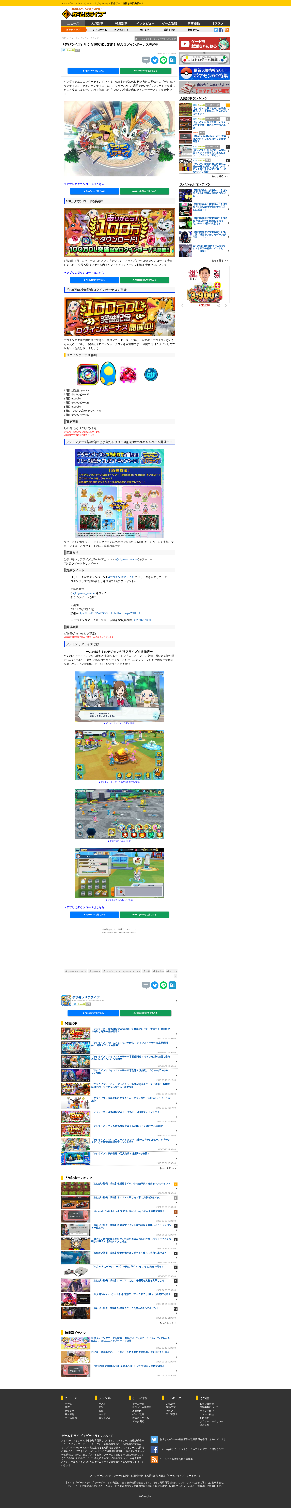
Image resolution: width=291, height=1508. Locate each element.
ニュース (73, 23)
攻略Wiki (136, 1410)
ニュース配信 (207, 1414)
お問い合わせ (207, 1403)
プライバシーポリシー (211, 1421)
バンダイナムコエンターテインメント (122, 971)
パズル (102, 1403)
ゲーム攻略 (169, 23)
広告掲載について (209, 1407)
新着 (67, 1407)
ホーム (68, 1403)
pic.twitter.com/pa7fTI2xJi (125, 613)
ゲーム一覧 (138, 1403)
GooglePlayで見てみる (146, 71)
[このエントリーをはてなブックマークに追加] (172, 63)
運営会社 (204, 1424)
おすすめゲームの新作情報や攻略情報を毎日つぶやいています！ (194, 1439)
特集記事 (121, 23)
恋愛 (101, 1407)
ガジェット (145, 29)
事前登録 (194, 23)
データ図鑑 (138, 1421)
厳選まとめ (169, 29)
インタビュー (145, 23)
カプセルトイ (121, 29)
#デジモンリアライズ (121, 577)
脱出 (101, 1410)
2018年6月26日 (143, 620)
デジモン (95, 971)
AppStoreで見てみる (94, 71)
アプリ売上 (172, 1414)
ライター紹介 (207, 1410)
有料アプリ (172, 1410)
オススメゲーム (140, 1417)
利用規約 (204, 1417)
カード (102, 1414)
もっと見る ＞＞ (168, 1168)
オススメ (218, 23)
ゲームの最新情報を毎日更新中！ (177, 1459)
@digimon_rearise (127, 559)
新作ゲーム (194, 29)
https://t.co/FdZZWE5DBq (94, 613)
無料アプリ (172, 1407)
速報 (147, 971)
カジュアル (104, 1417)
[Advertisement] (119, 952)
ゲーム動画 (71, 1417)
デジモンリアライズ (89, 37)
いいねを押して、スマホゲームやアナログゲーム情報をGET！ (193, 1449)
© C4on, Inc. (145, 1496)
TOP (64, 37)
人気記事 (97, 23)
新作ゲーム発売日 (141, 1407)
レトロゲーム (100, 29)
